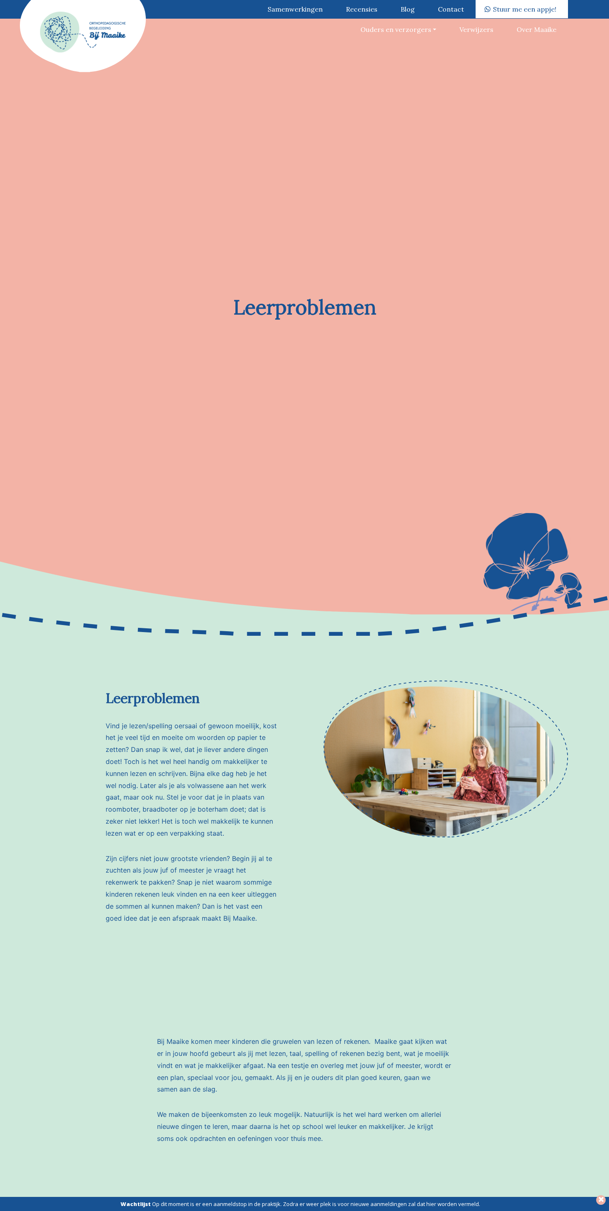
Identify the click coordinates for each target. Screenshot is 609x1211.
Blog (408, 9)
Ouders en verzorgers (395, 29)
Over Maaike (536, 29)
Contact (451, 9)
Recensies (361, 9)
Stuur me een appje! (524, 9)
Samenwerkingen (295, 9)
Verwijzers (476, 29)
